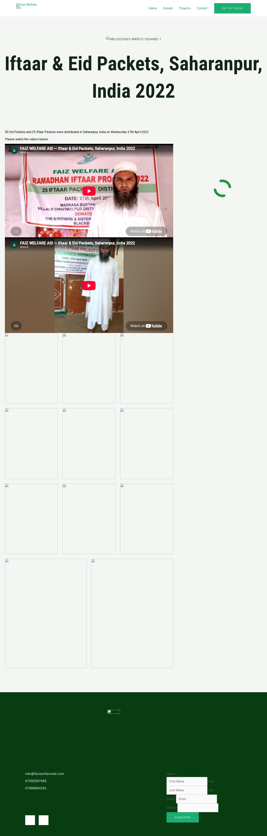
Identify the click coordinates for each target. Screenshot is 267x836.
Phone (172, 808)
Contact (202, 8)
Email (171, 799)
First (210, 781)
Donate (168, 8)
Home (153, 8)
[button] (232, 8)
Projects (185, 8)
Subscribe (182, 817)
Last (210, 790)
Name (172, 774)
